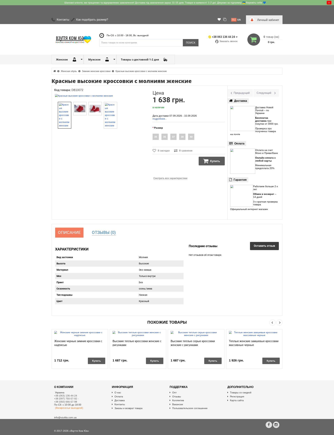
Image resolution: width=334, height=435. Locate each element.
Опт (174, 392)
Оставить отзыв (264, 245)
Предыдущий (242, 92)
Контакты (63, 19)
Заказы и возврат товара (128, 408)
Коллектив (178, 400)
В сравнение (185, 150)
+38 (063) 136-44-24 (65, 395)
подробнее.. (159, 118)
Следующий (264, 92)
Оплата (118, 396)
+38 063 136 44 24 (223, 36)
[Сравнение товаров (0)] (224, 19)
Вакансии (177, 404)
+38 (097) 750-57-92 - (66, 398)
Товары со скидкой (240, 392)
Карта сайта (237, 400)
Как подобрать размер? (92, 19)
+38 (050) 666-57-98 (65, 401)
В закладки (164, 150)
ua (239, 19)
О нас (117, 392)
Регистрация (237, 396)
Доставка (119, 400)
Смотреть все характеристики (170, 178)
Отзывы (176, 396)
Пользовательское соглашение (190, 408)
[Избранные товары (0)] (219, 19)
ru (234, 19)
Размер (158, 127)
